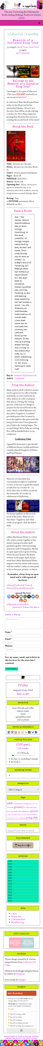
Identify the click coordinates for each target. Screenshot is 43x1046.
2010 (10, 901)
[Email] (21, 596)
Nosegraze (20, 973)
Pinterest (10, 588)
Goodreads (19, 378)
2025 (10, 864)
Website (8, 645)
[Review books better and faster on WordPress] (28, 942)
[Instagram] (21, 600)
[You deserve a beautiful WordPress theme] (15, 942)
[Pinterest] (13, 596)
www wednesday (20, 818)
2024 (10, 867)
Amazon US (19, 375)
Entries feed (16, 916)
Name (8, 632)
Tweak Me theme (14, 1038)
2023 (10, 870)
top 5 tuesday (23, 814)
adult (10, 803)
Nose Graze (32, 1038)
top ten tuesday (32, 814)
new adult (13, 811)
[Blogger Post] (25, 596)
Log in (14, 913)
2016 (10, 884)
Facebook (18, 585)
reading (8, 814)
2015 (10, 887)
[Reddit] (37, 596)
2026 (10, 861)
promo (34, 811)
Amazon (30, 588)
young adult (32, 817)
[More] (25, 600)
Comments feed (18, 919)
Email (8, 638)
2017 (10, 881)
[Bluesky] (33, 596)
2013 (10, 892)
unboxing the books (11, 818)
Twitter (27, 585)
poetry (28, 811)
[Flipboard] (17, 596)
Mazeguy (22, 979)
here (24, 97)
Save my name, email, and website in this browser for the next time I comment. (22, 660)
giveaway (19, 807)
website (10, 585)
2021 (10, 875)
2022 (10, 872)
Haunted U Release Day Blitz (25, 607)
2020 (10, 878)
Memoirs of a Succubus (18, 604)
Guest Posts (34, 46)
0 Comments (24, 52)
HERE (21, 17)
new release (22, 811)
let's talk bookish (28, 807)
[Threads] (29, 596)
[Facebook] (9, 596)
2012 (10, 895)
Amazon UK (31, 375)
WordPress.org (17, 922)
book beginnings (17, 804)
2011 (10, 898)
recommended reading (15, 814)
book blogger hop (26, 804)
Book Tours (23, 46)
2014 (10, 890)
